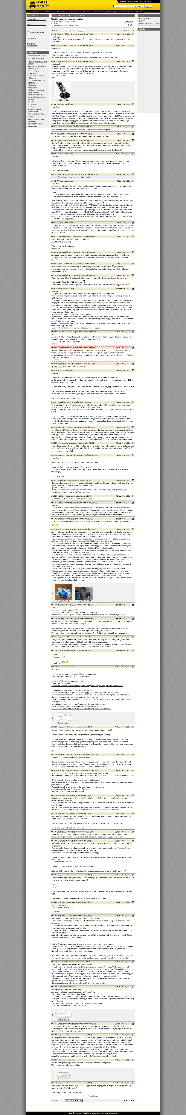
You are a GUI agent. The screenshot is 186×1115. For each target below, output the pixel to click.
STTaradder (61, 667)
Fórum (55, 16)
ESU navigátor (32, 126)
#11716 (89, 916)
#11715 (89, 902)
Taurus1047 (61, 34)
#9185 (92, 252)
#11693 (89, 795)
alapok (54, 344)
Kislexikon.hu (147, 1)
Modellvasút (58, 25)
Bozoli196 (60, 154)
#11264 (95, 455)
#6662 (91, 34)
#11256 (87, 402)
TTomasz (60, 181)
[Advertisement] (148, 71)
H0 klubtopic (32, 85)
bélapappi (61, 288)
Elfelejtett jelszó (32, 45)
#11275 (90, 604)
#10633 (93, 332)
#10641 (93, 348)
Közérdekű (31, 102)
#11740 (93, 1023)
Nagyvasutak (32, 87)
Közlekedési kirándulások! (36, 114)
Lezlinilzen (61, 455)
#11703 (94, 770)
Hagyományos (73, 25)
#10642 (93, 363)
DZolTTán (61, 370)
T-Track (30, 116)
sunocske (61, 518)
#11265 (88, 480)
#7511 (90, 140)
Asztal (65, 25)
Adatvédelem (86, 1113)
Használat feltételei (75, 1113)
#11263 (93, 529)
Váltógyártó (61, 1023)
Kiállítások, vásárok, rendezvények (34, 110)
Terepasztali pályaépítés (36, 71)
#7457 (90, 127)
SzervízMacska (63, 443)
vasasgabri (60, 104)
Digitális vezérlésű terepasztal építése (72, 16)
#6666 (91, 61)
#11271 (90, 518)
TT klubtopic (32, 73)
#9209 (92, 275)
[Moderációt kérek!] (131, 25)
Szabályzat (114, 1113)
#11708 (89, 831)
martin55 (79, 174)
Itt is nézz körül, (57, 366)
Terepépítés (32, 104)
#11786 (89, 1083)
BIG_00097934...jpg (63, 601)
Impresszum (96, 1113)
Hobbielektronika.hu (126, 1)
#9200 (92, 263)
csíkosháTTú (61, 236)
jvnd (59, 962)
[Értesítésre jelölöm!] (134, 25)
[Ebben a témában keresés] (128, 25)
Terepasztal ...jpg (63, 723)
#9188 (92, 236)
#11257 (91, 443)
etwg (59, 402)
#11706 (89, 813)
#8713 (96, 174)
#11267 (88, 496)
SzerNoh (74, 34)
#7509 (90, 133)
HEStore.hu (137, 1)
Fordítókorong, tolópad (35, 123)
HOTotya (61, 604)
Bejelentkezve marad (37, 33)
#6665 (91, 45)
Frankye (59, 127)
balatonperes (62, 363)
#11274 (90, 650)
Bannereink (105, 1113)
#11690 (89, 727)
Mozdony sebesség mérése (37, 107)
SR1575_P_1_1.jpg (63, 100)
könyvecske (55, 248)
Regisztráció (31, 43)
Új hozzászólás (128, 21)
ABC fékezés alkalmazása (61, 241)
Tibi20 (61, 21)
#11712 (89, 875)
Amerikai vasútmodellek (35, 95)
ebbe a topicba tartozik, (91, 150)
